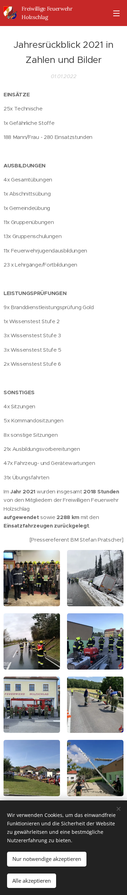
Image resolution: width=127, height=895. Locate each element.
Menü (116, 13)
